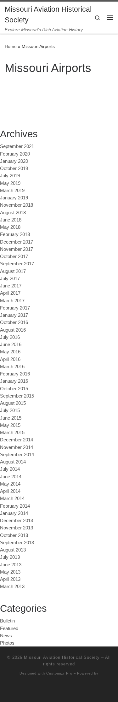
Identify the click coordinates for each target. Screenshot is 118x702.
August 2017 (13, 271)
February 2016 (15, 373)
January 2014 (14, 513)
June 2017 (10, 285)
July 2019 (10, 175)
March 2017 (12, 300)
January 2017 (14, 315)
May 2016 (10, 351)
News (6, 635)
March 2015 (12, 432)
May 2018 (10, 227)
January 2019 (14, 197)
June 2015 (10, 418)
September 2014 (17, 454)
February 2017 (15, 307)
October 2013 (14, 535)
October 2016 (14, 322)
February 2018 (15, 234)
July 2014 (10, 469)
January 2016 (14, 381)
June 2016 (10, 344)
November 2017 (16, 249)
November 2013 (16, 527)
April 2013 (10, 579)
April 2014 (10, 491)
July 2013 (10, 557)
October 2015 (14, 388)
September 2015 (17, 395)
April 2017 (10, 293)
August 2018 (13, 212)
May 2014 (10, 484)
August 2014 (13, 461)
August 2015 (13, 403)
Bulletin (7, 620)
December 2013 (16, 520)
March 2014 (12, 498)
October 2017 (14, 256)
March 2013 (12, 586)
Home (11, 46)
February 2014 (15, 506)
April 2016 (10, 359)
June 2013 (10, 564)
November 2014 (16, 447)
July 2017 (10, 278)
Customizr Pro (59, 673)
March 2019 (12, 190)
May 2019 (10, 183)
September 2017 (17, 263)
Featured (9, 628)
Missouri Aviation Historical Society (62, 657)
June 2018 (10, 219)
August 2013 (13, 549)
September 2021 (17, 146)
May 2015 (10, 425)
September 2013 (17, 542)
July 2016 (10, 337)
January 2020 (14, 161)
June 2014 (10, 476)
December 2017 (16, 242)
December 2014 (16, 439)
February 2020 (15, 153)
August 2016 (13, 330)
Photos (7, 643)
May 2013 (10, 572)
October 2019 (14, 168)
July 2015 (10, 410)
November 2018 (16, 205)
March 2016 (12, 366)
